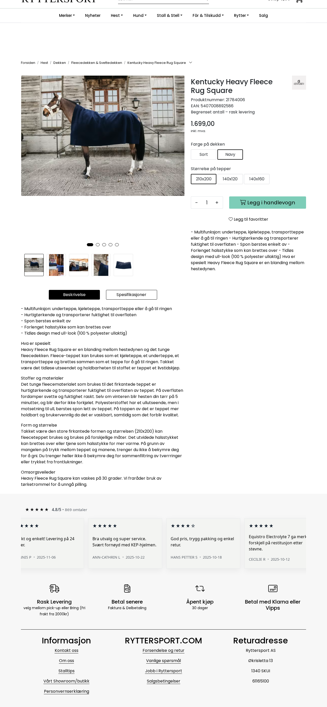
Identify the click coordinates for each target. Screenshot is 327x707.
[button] (90, 244)
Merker (65, 15)
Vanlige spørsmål (163, 661)
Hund (138, 15)
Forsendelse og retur (163, 650)
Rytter (240, 15)
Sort (204, 154)
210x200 (204, 179)
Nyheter (93, 15)
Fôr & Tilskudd (207, 15)
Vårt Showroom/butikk (66, 681)
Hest (115, 15)
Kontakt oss (66, 650)
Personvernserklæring (66, 691)
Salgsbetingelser (163, 681)
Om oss (66, 661)
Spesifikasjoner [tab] (131, 295)
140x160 (256, 179)
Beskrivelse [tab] (74, 295)
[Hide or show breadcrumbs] (191, 63)
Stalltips (67, 671)
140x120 (230, 179)
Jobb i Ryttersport (163, 671)
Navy (230, 154)
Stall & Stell (168, 15)
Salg (263, 15)
